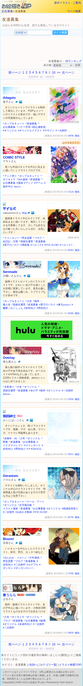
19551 (70, 454)
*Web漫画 (22, 179)
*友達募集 (31, 123)
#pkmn (6, 393)
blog (24, 212)
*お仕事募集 (29, 441)
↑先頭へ (32, 664)
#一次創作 (61, 130)
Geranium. (11, 476)
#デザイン (48, 130)
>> (58, 72)
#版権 (42, 620)
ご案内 (77, 2)
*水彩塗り (8, 386)
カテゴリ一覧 (48, 664)
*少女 (28, 301)
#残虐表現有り (70, 508)
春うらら (9, 595)
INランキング (73, 61)
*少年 (22, 438)
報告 (77, 135)
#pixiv (17, 186)
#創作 (42, 390)
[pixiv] (21, 101)
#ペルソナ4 (36, 244)
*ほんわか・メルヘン (15, 557)
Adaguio (9, 98)
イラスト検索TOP (70, 664)
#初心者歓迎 (39, 127)
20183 (70, 250)
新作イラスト (62, 2)
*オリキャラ (17, 617)
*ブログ (37, 237)
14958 (70, 135)
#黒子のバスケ (11, 244)
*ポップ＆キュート (13, 123)
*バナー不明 (23, 127)
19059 (70, 632)
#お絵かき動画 (23, 512)
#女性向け (30, 308)
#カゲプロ (32, 564)
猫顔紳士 (9, 416)
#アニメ (28, 182)
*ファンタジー (11, 237)
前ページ (14, 72)
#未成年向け (25, 624)
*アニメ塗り (10, 175)
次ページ (68, 72)
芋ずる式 (9, 208)
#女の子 (33, 390)
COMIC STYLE (14, 157)
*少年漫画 (33, 557)
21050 (70, 399)
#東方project (63, 304)
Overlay (9, 358)
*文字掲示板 (25, 505)
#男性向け (42, 308)
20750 (70, 517)
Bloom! (8, 539)
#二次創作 (8, 512)
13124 (70, 191)
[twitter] (16, 101)
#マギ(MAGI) (34, 448)
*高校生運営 (26, 241)
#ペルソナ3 (66, 244)
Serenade (10, 272)
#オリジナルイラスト (30, 130)
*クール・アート (34, 501)
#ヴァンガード (32, 445)
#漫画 (20, 182)
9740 (71, 573)
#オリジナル (10, 130)
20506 (70, 313)
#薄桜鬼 (24, 244)
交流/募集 (7, 11)
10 (53, 72)
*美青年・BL (10, 438)
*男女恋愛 (26, 237)
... (69, 130)
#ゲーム (38, 182)
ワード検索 (74, 11)
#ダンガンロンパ (23, 568)
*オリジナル (30, 386)
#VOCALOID (51, 244)
